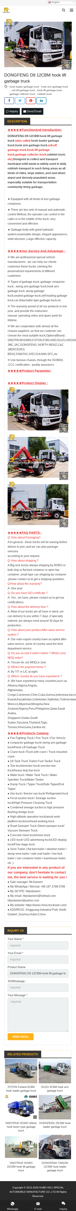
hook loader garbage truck (24, 86)
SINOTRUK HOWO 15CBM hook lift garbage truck (21, 1166)
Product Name (17, 967)
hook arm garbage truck (54, 86)
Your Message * (17, 995)
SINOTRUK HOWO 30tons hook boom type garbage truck (21, 1127)
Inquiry (13, 111)
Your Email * (15, 953)
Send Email (34, 111)
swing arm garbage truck (31, 286)
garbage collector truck (22, 94)
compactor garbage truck (25, 742)
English (55, 2)
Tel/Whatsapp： (18, 981)
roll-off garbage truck (23, 90)
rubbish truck (44, 94)
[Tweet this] (20, 100)
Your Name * (16, 939)
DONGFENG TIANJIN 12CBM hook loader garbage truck (55, 1166)
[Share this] (9, 100)
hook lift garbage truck (49, 90)
